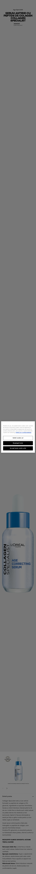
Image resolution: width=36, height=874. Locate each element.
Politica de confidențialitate (23, 432)
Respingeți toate (18, 443)
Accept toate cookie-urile (18, 448)
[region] (18, 437)
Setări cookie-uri (18, 438)
